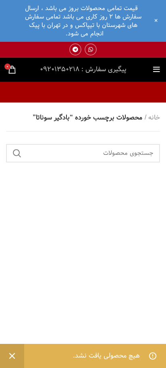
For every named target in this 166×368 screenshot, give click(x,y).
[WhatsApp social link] (91, 49)
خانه (154, 118)
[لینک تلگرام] (75, 49)
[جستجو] (17, 153)
